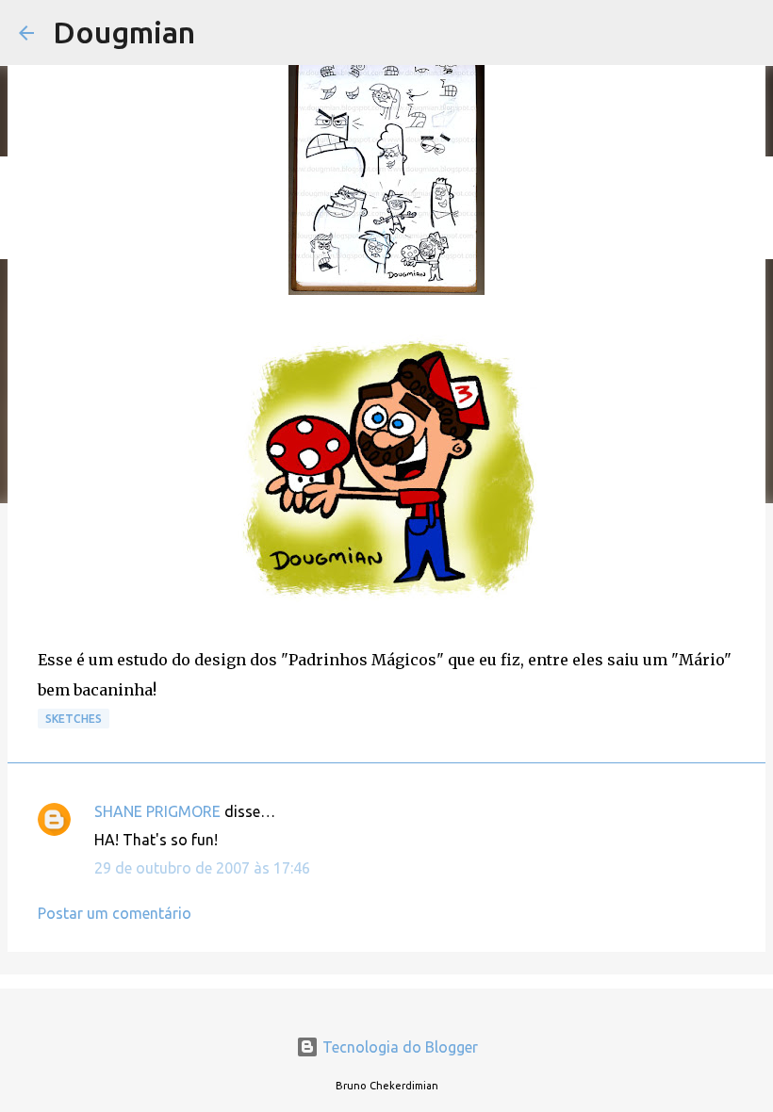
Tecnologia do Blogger (398, 1046)
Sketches (73, 718)
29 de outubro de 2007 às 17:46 (202, 867)
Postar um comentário (114, 913)
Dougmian (124, 32)
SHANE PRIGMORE (157, 811)
